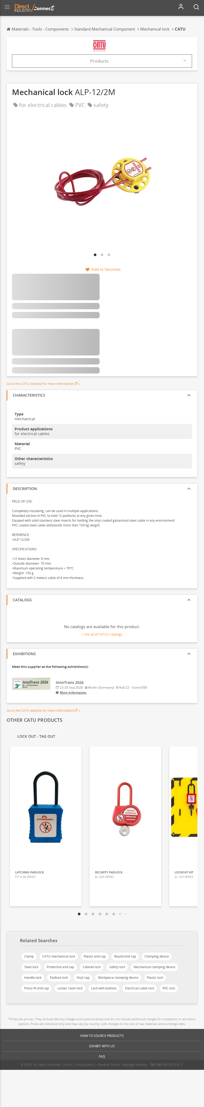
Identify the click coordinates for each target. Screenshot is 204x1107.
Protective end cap (60, 967)
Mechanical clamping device (154, 967)
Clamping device (156, 956)
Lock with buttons (104, 988)
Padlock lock (59, 977)
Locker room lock (70, 988)
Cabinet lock (92, 967)
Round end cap (125, 956)
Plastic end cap (95, 956)
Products (99, 61)
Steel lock (31, 967)
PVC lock (169, 988)
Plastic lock (155, 977)
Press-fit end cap (36, 988)
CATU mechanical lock (58, 956)
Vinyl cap (83, 977)
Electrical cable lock (139, 988)
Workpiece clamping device (118, 977)
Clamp (29, 956)
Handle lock (32, 977)
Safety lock (117, 967)
